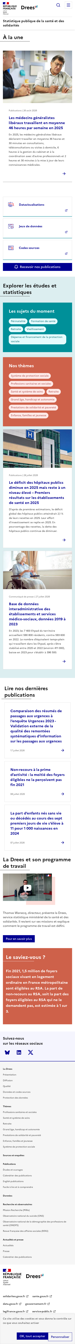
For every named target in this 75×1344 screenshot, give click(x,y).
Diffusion (8, 1080)
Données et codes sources (16, 1092)
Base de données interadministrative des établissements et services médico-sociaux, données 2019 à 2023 (37, 614)
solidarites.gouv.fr (14, 1296)
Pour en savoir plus (19, 939)
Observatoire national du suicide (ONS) (23, 1216)
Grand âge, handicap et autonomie (32, 399)
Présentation (9, 1074)
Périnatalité (18, 321)
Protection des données (15, 1097)
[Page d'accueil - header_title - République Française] (35, 1277)
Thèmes (7, 1106)
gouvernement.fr (35, 1304)
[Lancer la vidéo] (27, 888)
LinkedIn (19, 1052)
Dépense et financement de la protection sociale (36, 339)
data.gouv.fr (10, 1304)
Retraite (16, 329)
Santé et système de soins (27, 392)
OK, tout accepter (32, 1336)
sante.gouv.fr (40, 1296)
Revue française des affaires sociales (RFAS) (25, 1231)
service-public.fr (42, 1311)
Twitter (30, 1052)
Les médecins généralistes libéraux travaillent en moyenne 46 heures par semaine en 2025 (37, 123)
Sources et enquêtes (13, 1155)
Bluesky (7, 1052)
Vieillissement (35, 329)
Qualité (7, 1086)
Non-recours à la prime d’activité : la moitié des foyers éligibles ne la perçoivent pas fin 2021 (37, 777)
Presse (6, 1251)
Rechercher (58, 5)
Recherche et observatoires (17, 1204)
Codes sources (29, 248)
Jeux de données (30, 226)
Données (7, 1195)
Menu (68, 5)
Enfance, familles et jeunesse (28, 415)
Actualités (8, 1245)
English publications (13, 1181)
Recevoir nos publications (40, 266)
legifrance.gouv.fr (14, 1311)
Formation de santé (43, 321)
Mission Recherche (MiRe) (16, 1210)
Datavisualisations (31, 204)
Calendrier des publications (17, 1175)
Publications (9, 1164)
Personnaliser (60, 1337)
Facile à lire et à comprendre (18, 1187)
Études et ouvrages (13, 1169)
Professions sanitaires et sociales (31, 384)
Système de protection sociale (30, 376)
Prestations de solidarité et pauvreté (33, 407)
